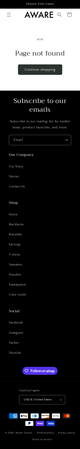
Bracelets (15, 234)
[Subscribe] (66, 140)
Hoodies (15, 274)
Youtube (15, 353)
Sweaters (15, 264)
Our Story (16, 166)
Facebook (16, 322)
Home (13, 214)
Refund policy (45, 432)
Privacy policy (66, 432)
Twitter (14, 343)
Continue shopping (40, 70)
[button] (9, 15)
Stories (14, 176)
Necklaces (16, 224)
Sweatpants (17, 284)
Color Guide (17, 294)
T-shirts (14, 254)
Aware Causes (24, 432)
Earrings (15, 244)
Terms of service (42, 439)
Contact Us (17, 186)
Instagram (16, 333)
